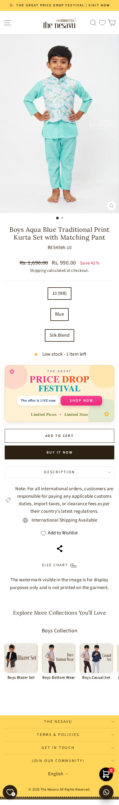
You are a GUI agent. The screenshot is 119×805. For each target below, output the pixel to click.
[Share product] (59, 548)
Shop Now (81, 400)
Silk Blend (59, 335)
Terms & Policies (58, 735)
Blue (59, 314)
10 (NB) (59, 293)
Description (59, 472)
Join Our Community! (58, 761)
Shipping (38, 270)
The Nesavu (58, 721)
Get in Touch (58, 748)
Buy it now (59, 452)
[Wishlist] (102, 22)
